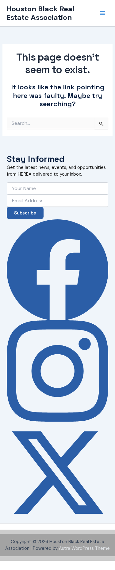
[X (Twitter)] (57, 472)
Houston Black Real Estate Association (40, 13)
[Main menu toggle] (102, 13)
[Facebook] (57, 269)
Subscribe (25, 213)
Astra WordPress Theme (84, 548)
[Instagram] (57, 371)
